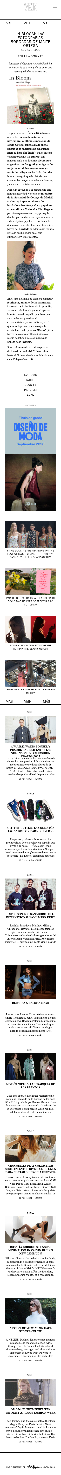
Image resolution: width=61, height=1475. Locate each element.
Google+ (6, 1473)
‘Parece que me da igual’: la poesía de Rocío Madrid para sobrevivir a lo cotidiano (30, 601)
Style (30, 712)
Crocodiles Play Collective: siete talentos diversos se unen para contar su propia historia (30, 1169)
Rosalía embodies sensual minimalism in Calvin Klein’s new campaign (30, 1250)
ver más (38, 779)
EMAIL (30, 395)
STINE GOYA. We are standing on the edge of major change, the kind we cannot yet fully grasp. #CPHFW (30, 554)
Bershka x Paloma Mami (30, 1003)
